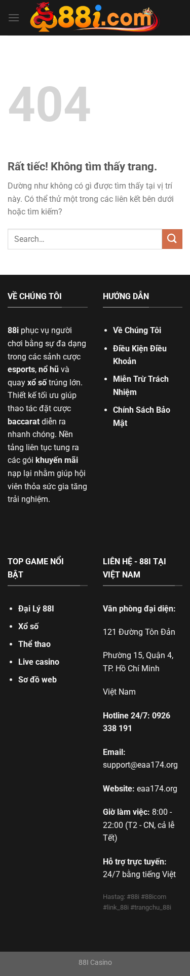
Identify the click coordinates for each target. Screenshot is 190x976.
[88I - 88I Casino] (95, 17)
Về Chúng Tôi (137, 330)
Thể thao (34, 644)
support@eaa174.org (140, 765)
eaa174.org (157, 788)
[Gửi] (172, 239)
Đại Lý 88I (36, 608)
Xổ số (28, 626)
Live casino (38, 662)
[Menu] (14, 17)
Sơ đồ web (37, 679)
